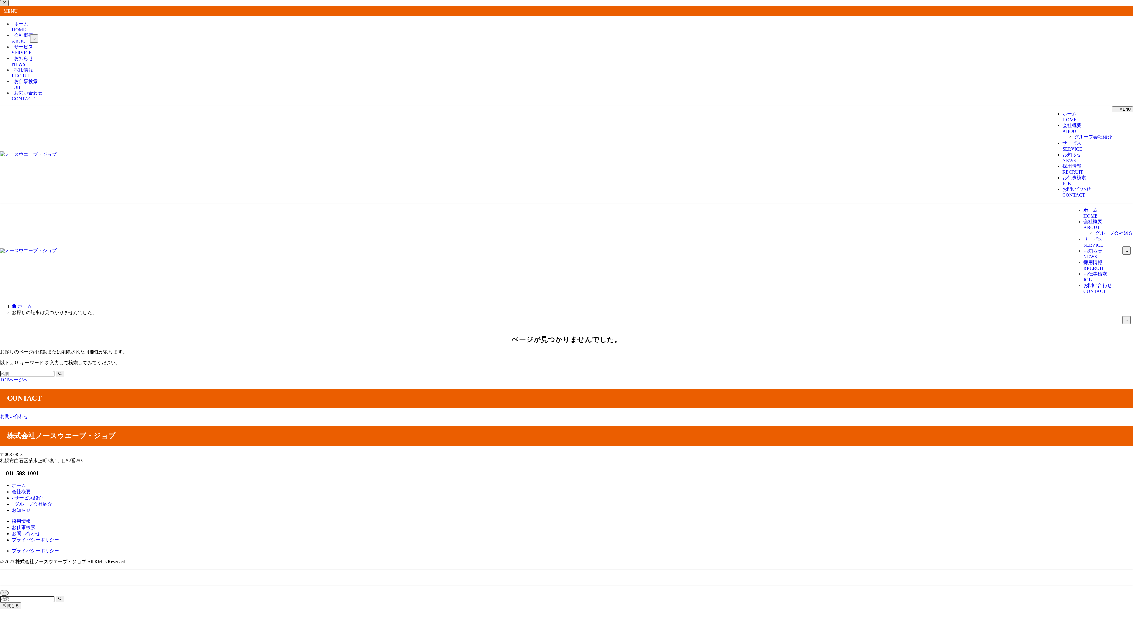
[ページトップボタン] (4, 593)
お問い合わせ (27, 95)
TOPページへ (14, 379)
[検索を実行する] (60, 374)
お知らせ (22, 61)
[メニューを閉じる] (4, 3)
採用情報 (22, 72)
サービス (22, 49)
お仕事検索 (25, 84)
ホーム (20, 26)
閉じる (12, 605)
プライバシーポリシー (35, 550)
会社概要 (22, 38)
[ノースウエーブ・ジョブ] (28, 154)
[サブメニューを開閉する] (34, 38)
